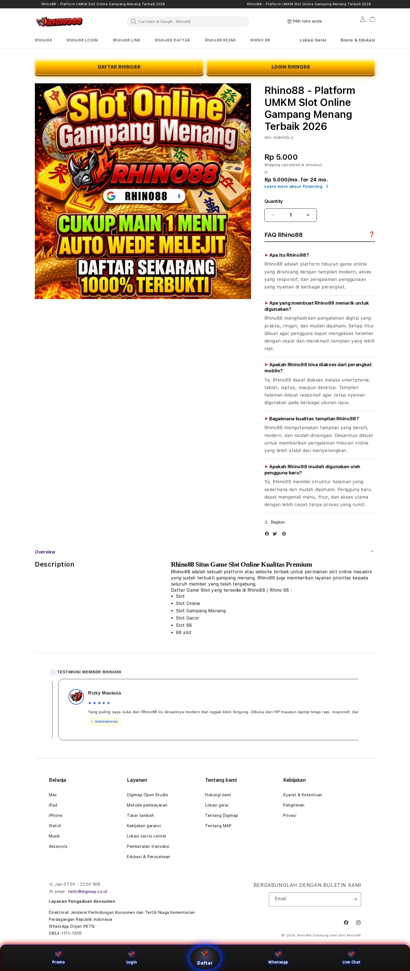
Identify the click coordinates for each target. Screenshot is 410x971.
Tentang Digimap (221, 815)
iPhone (55, 815)
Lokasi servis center (147, 836)
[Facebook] (268, 535)
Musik (54, 836)
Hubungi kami (218, 795)
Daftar (205, 963)
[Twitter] (276, 535)
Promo (58, 962)
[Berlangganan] (355, 899)
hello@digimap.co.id (87, 891)
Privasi (289, 815)
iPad (53, 805)
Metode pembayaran (147, 805)
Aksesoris (58, 846)
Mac (53, 795)
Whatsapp (278, 962)
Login (131, 962)
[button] (43, 40)
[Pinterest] (285, 535)
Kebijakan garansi (144, 826)
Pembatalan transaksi (148, 846)
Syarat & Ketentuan (302, 795)
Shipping (272, 165)
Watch (55, 826)
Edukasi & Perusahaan (148, 857)
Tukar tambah (140, 815)
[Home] (60, 21)
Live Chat (352, 962)
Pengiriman (294, 805)
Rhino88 (180, 571)
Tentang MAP (218, 826)
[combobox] (188, 21)
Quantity (273, 201)
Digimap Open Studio (147, 795)
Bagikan (278, 522)
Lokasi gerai (216, 805)
